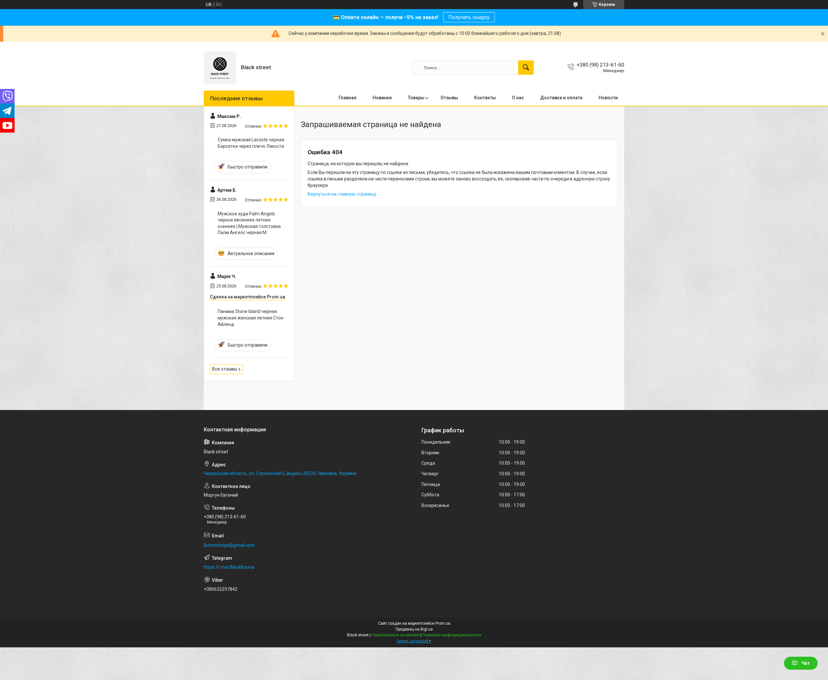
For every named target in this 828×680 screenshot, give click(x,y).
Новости (608, 97)
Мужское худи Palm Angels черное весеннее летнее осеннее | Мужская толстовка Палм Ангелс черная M (249, 223)
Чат (805, 663)
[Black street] (220, 67)
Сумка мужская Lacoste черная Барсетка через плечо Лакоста (251, 143)
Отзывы (449, 97)
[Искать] (526, 67)
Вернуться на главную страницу (342, 194)
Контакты (485, 97)
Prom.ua (442, 623)
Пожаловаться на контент (395, 635)
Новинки (382, 97)
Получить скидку (469, 17)
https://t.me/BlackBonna (229, 567)
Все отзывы (224, 369)
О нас (518, 97)
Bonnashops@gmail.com (229, 545)
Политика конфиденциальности (451, 635)
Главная (347, 97)
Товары (416, 97)
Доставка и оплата (561, 97)
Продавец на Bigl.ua (414, 629)
